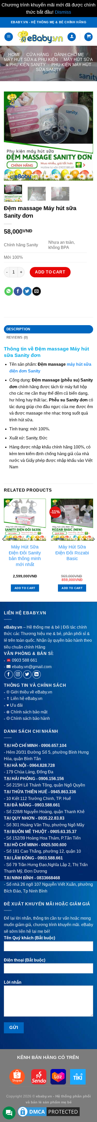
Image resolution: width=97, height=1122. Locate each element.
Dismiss (63, 12)
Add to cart (50, 272)
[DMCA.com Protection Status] (48, 1111)
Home (14, 54)
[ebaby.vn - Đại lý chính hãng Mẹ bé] (40, 37)
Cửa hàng (37, 54)
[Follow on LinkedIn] (36, 674)
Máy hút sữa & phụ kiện (31, 59)
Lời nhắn (12, 982)
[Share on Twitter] (27, 291)
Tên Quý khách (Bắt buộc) (29, 938)
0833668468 (48, 878)
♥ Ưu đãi (14, 705)
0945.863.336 (63, 792)
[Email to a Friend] (36, 291)
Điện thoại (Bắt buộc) (24, 960)
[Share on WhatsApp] (8, 291)
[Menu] (8, 37)
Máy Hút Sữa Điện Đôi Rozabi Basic (72, 552)
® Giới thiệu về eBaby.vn (29, 692)
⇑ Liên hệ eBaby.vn (24, 698)
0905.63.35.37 (63, 831)
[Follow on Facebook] (8, 674)
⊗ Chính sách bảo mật (26, 712)
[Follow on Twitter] (27, 674)
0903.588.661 (47, 805)
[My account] (72, 37)
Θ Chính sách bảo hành (28, 718)
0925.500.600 (53, 845)
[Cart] (88, 37)
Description (18, 329)
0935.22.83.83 (51, 818)
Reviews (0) (17, 337)
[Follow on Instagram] (18, 674)
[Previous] (12, 136)
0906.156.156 (51, 778)
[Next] (84, 136)
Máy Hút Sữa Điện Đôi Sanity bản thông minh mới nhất (25, 555)
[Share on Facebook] (18, 291)
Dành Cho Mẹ (69, 54)
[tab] (48, 329)
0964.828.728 (42, 765)
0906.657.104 (53, 745)
